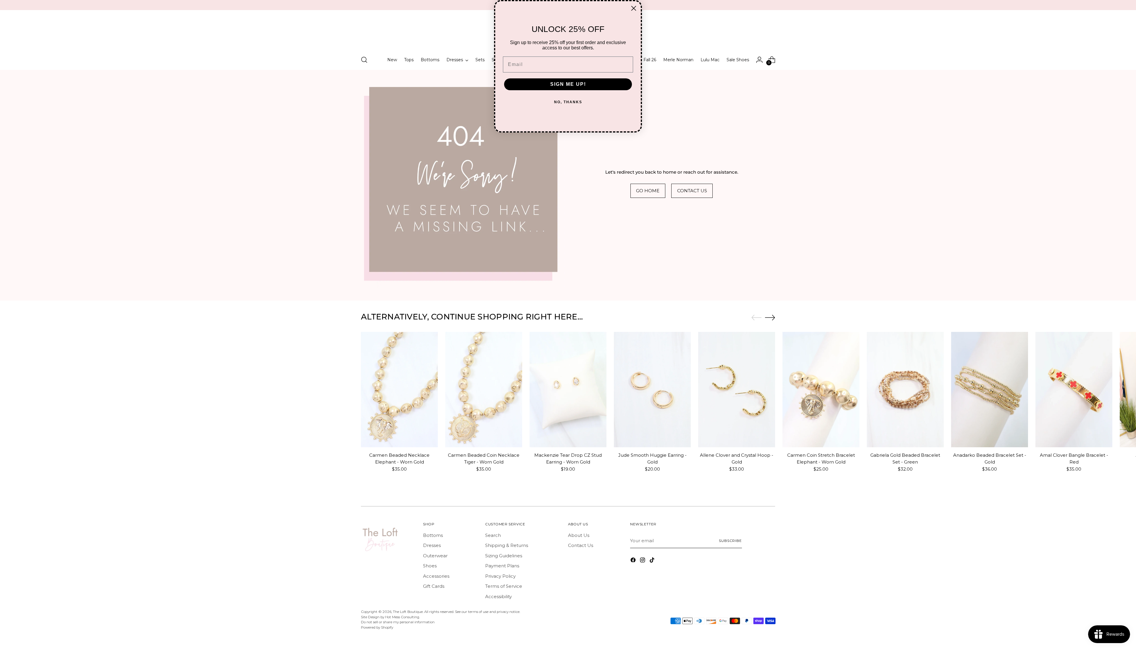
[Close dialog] (633, 8)
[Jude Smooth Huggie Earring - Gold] (652, 389)
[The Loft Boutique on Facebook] (633, 561)
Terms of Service (503, 586)
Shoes (430, 566)
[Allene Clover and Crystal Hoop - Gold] (736, 389)
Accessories (436, 576)
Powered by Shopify (377, 627)
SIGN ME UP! (568, 84)
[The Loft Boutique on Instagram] (643, 561)
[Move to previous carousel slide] (756, 318)
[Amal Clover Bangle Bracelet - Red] (1073, 389)
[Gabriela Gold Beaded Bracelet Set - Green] (905, 389)
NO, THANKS (568, 102)
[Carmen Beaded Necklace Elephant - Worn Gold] (399, 389)
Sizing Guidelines (503, 555)
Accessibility (498, 596)
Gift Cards (433, 586)
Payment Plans (502, 566)
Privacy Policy (500, 576)
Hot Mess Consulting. (402, 617)
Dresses (432, 545)
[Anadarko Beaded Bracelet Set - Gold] (989, 389)
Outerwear (435, 555)
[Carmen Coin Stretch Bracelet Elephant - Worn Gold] (820, 389)
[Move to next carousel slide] (770, 317)
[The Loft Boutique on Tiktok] (652, 561)
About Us (578, 535)
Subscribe (730, 541)
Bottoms (433, 535)
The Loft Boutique (408, 612)
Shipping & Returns (506, 545)
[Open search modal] (364, 60)
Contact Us (580, 545)
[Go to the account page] (759, 60)
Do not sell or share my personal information (398, 622)
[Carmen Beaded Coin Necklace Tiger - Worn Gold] (483, 389)
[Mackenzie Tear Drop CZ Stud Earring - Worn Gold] (568, 389)
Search (493, 535)
